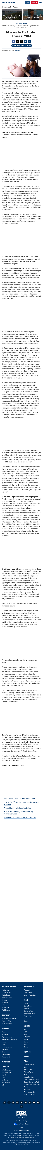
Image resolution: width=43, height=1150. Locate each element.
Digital (26, 1003)
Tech (26, 1000)
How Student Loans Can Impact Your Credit (19, 799)
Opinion (27, 1052)
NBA (25, 1032)
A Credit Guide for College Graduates (17, 808)
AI (24, 1018)
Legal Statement (29, 1137)
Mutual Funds (6, 1057)
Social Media (28, 1006)
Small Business (7, 1023)
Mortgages (5, 990)
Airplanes (5, 1080)
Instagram (13, 1102)
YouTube (17, 1102)
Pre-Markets (6, 1054)
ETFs (3, 1044)
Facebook (13, 41)
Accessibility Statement (32, 1084)
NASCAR (27, 1037)
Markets (5, 1028)
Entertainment (6, 1070)
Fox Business (8, 2)
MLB (25, 1034)
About (26, 1061)
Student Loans (6, 992)
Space (26, 1021)
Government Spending (9, 1018)
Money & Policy (7, 1021)
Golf (25, 1044)
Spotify (38, 1102)
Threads (21, 41)
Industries (5, 1049)
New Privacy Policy (21, 1121)
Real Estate (29, 986)
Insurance (5, 1002)
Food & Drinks (6, 1082)
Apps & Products (29, 1094)
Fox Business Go (29, 1092)
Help (21, 1127)
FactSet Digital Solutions (17, 1137)
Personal (27, 990)
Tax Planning (6, 1010)
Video (26, 1056)
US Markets (5, 1034)
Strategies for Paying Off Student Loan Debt (20, 817)
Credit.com (17, 50)
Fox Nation (27, 1089)
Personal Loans (7, 997)
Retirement (5, 1007)
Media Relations (29, 1077)
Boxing (26, 1039)
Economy (6, 1015)
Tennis (26, 1047)
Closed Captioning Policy (32, 1082)
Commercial (28, 992)
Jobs (25, 1067)
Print (25, 41)
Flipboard (21, 1102)
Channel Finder (29, 1064)
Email (29, 41)
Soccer (26, 1042)
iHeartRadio (21, 1106)
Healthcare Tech (29, 1013)
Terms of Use (28, 1069)
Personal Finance (9, 986)
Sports (27, 1026)
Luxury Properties (30, 995)
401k (3, 1005)
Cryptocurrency (7, 1037)
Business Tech (29, 1011)
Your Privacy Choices (23, 1124)
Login (27, 2)
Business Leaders (7, 1047)
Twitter (17, 41)
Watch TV (34, 2)
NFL (25, 1029)
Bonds (4, 1042)
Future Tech (28, 1016)
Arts (3, 1085)
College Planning (21, 23)
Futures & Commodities (9, 1039)
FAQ (25, 1074)
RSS (30, 1102)
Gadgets (27, 1008)
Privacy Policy (28, 1072)
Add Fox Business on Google (22, 45)
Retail (3, 1052)
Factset (20, 1135)
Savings (4, 1000)
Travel (4, 1075)
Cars (3, 1077)
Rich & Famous (6, 1072)
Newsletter (34, 1102)
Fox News (27, 1087)
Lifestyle (5, 1066)
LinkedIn (25, 1102)
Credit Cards (6, 995)
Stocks (4, 1032)
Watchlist (6, 1062)
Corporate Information (31, 1079)
